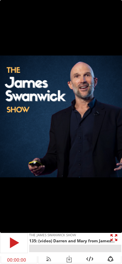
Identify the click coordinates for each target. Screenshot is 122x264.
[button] (13, 243)
